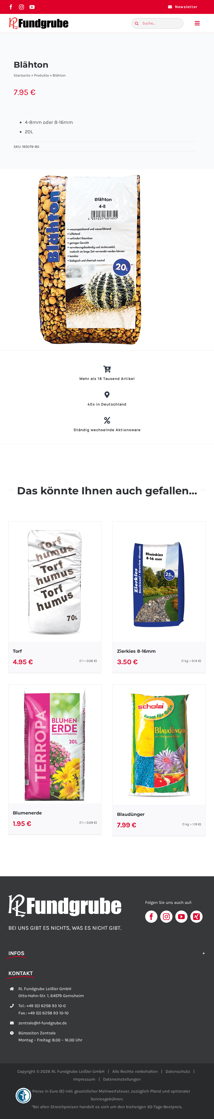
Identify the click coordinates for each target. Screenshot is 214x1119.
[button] (107, 953)
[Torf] (55, 581)
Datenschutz (178, 1071)
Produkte (41, 75)
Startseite (22, 75)
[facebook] (10, 6)
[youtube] (32, 6)
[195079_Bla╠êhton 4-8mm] (109, 259)
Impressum (84, 1079)
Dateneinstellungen (122, 1079)
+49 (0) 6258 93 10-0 (46, 1005)
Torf (17, 651)
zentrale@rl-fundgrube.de (42, 1022)
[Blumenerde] (55, 744)
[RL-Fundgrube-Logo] (38, 18)
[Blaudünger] (159, 745)
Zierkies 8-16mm (136, 651)
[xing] (196, 917)
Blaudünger (131, 814)
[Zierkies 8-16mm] (159, 581)
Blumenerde (27, 813)
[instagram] (21, 6)
